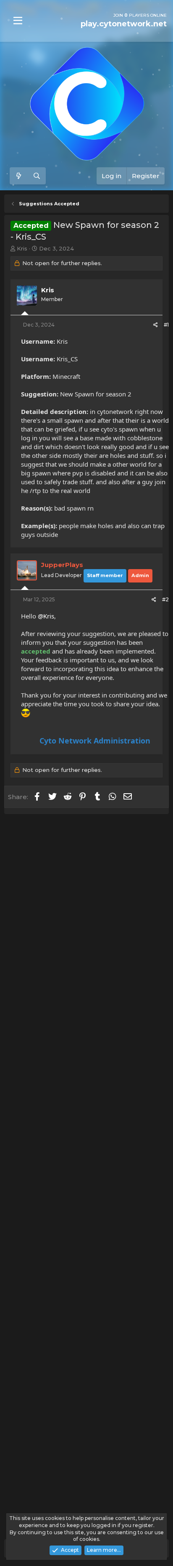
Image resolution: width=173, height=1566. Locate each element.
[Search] (37, 175)
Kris (22, 248)
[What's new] (19, 175)
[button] (18, 20)
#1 (166, 325)
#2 (165, 599)
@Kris (46, 616)
